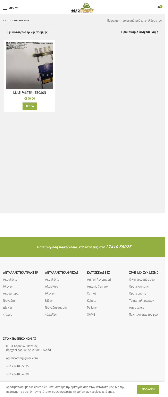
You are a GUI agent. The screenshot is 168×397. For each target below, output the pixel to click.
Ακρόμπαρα (10, 293)
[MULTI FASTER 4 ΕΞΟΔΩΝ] (29, 65)
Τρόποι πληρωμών (141, 300)
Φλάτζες (51, 314)
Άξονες (8, 286)
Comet (91, 293)
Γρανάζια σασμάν (56, 307)
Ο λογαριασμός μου (142, 279)
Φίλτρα (7, 314)
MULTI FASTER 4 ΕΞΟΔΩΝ (29, 92)
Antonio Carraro (97, 286)
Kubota (91, 300)
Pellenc (91, 307)
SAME (91, 314)
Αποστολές (136, 307)
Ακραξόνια (10, 279)
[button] (30, 106)
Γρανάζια (9, 300)
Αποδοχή (148, 389)
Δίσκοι (7, 307)
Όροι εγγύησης (139, 286)
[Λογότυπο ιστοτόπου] (82, 8)
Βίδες (49, 300)
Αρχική (7, 20)
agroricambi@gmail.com (22, 358)
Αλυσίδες (51, 286)
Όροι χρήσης (137, 293)
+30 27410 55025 (17, 366)
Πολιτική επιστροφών (144, 314)
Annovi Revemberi (99, 279)
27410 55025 (118, 246)
